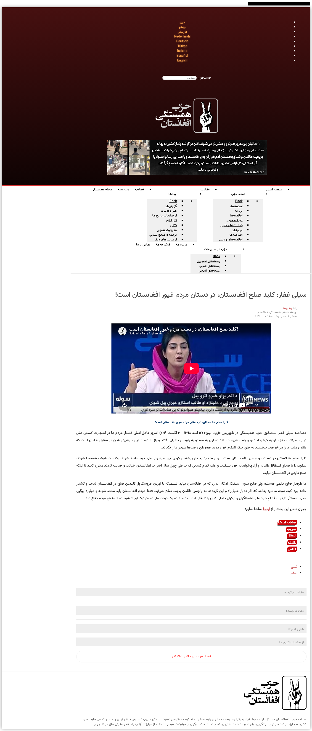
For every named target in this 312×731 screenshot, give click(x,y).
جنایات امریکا (287, 522)
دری (182, 22)
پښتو (182, 27)
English (182, 60)
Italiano (182, 51)
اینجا (266, 509)
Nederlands (182, 36)
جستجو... (205, 78)
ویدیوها (287, 308)
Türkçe (182, 46)
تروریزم (291, 529)
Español (182, 56)
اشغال (292, 535)
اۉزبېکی (182, 32)
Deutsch (182, 41)
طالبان (292, 542)
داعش (292, 549)
